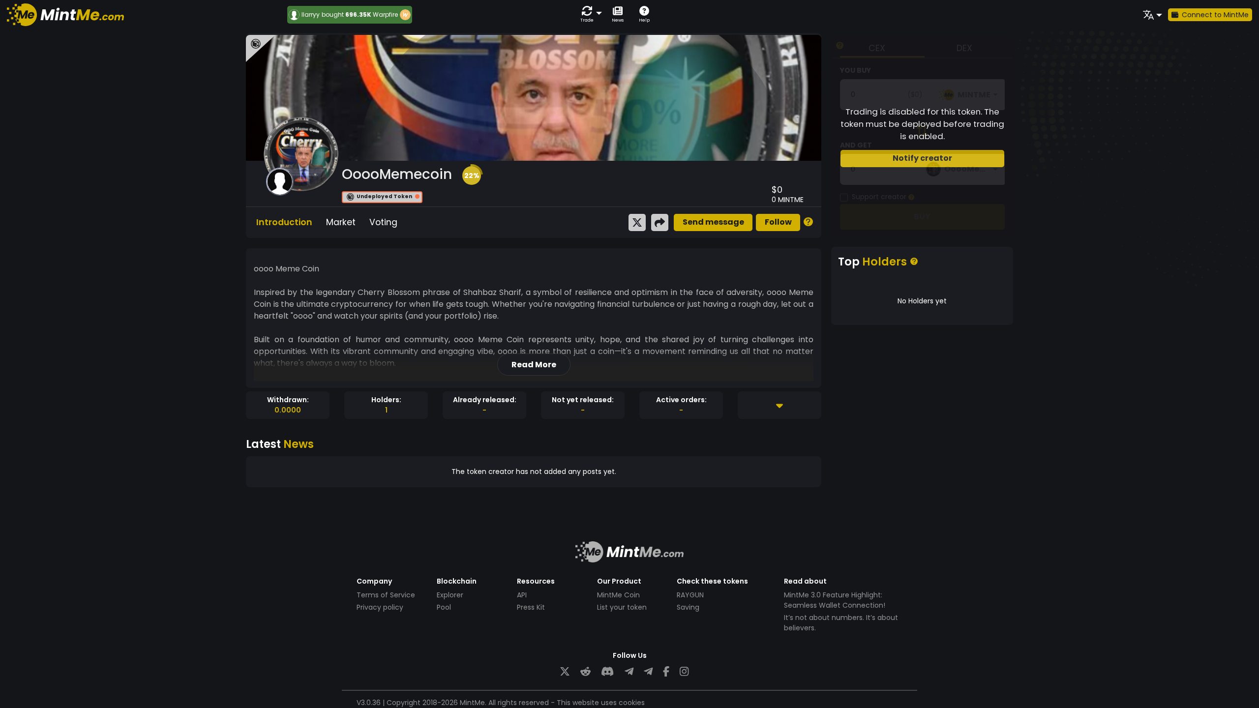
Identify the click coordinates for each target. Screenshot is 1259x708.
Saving (688, 607)
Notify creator (922, 158)
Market (341, 222)
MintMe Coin (618, 595)
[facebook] (666, 672)
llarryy (310, 15)
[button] (589, 14)
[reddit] (585, 672)
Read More (533, 364)
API (522, 595)
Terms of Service (386, 595)
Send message (713, 222)
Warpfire (385, 14)
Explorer (450, 595)
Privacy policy (380, 607)
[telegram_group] (629, 672)
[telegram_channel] (648, 672)
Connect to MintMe (1215, 15)
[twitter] (565, 672)
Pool (444, 607)
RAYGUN (690, 595)
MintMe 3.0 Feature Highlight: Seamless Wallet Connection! (834, 600)
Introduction (284, 222)
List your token (622, 607)
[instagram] (684, 672)
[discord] (607, 672)
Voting (383, 222)
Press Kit (531, 607)
